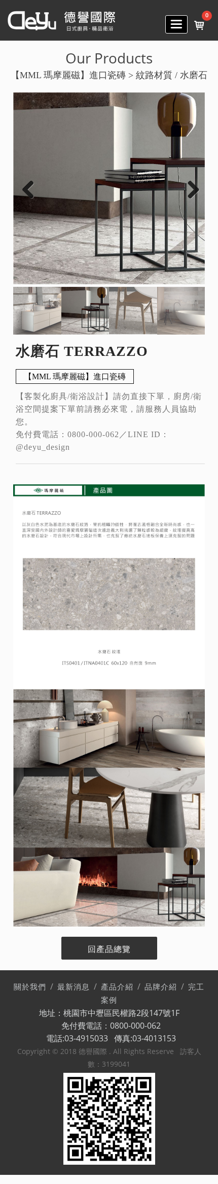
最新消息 (73, 987)
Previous (28, 189)
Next (189, 189)
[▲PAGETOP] (192, 1158)
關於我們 (30, 987)
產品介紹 (117, 987)
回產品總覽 (109, 949)
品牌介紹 (160, 987)
